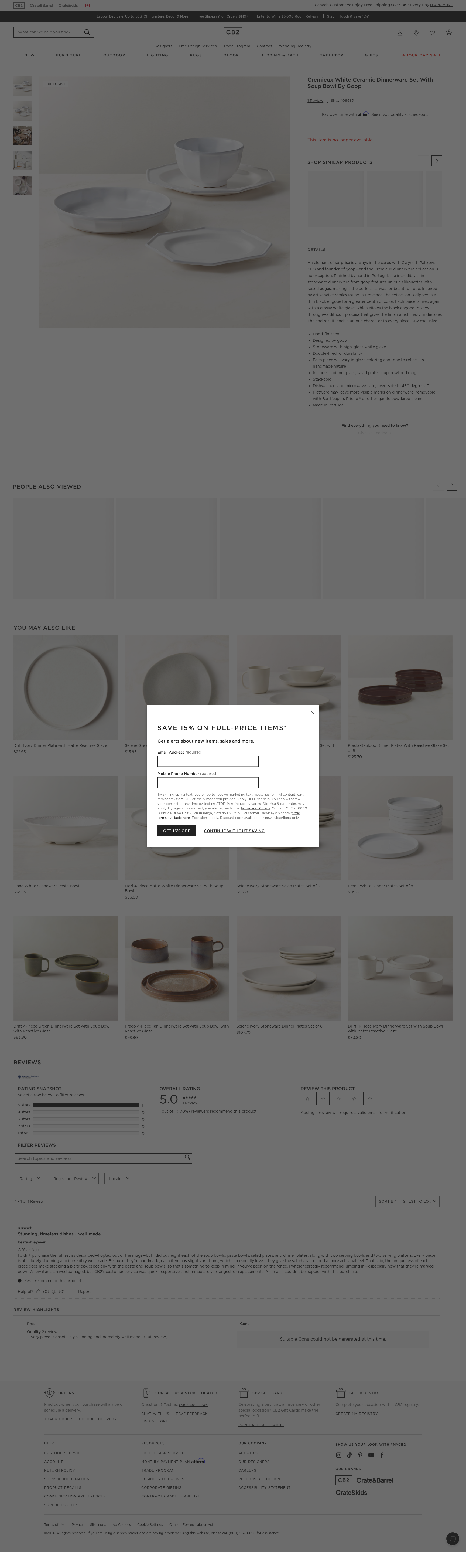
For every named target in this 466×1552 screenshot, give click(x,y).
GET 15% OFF (176, 830)
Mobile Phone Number (186, 773)
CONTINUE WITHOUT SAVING (234, 830)
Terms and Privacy (255, 808)
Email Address (179, 752)
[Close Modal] (312, 712)
